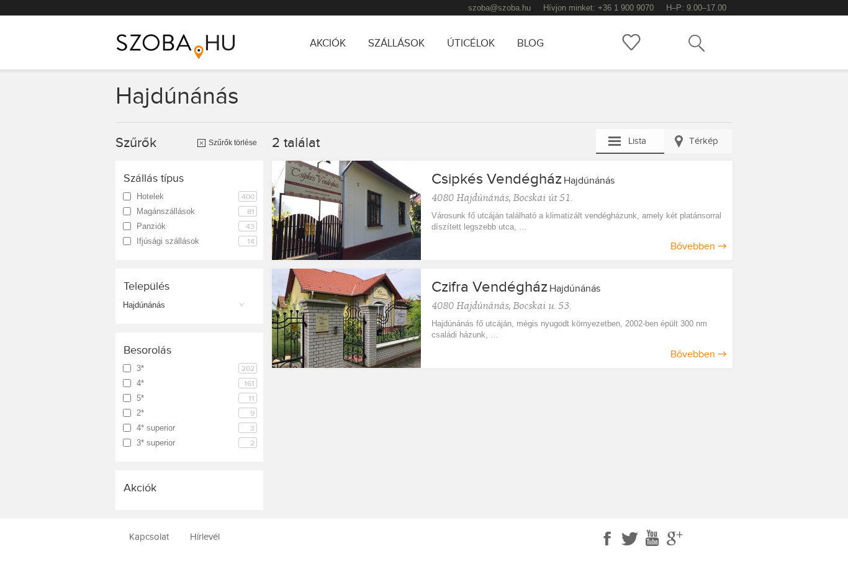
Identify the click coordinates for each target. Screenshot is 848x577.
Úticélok (471, 43)
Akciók (328, 43)
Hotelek (196, 197)
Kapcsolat (149, 537)
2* (196, 413)
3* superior (196, 443)
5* (196, 398)
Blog (530, 43)
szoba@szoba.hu (499, 7)
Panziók (196, 226)
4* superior (196, 428)
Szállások (396, 43)
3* (196, 368)
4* (196, 383)
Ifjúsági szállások (196, 241)
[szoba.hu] (185, 42)
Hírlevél (205, 537)
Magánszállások (196, 212)
